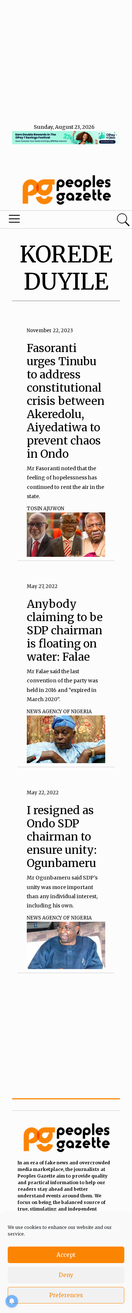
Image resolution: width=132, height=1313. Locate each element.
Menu (45, 220)
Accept (66, 1254)
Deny (66, 1275)
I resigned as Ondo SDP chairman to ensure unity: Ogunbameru (62, 836)
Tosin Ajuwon (45, 508)
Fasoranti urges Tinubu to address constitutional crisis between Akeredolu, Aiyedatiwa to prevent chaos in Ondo (65, 401)
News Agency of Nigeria (59, 711)
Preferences (66, 1295)
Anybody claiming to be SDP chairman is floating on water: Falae (65, 630)
